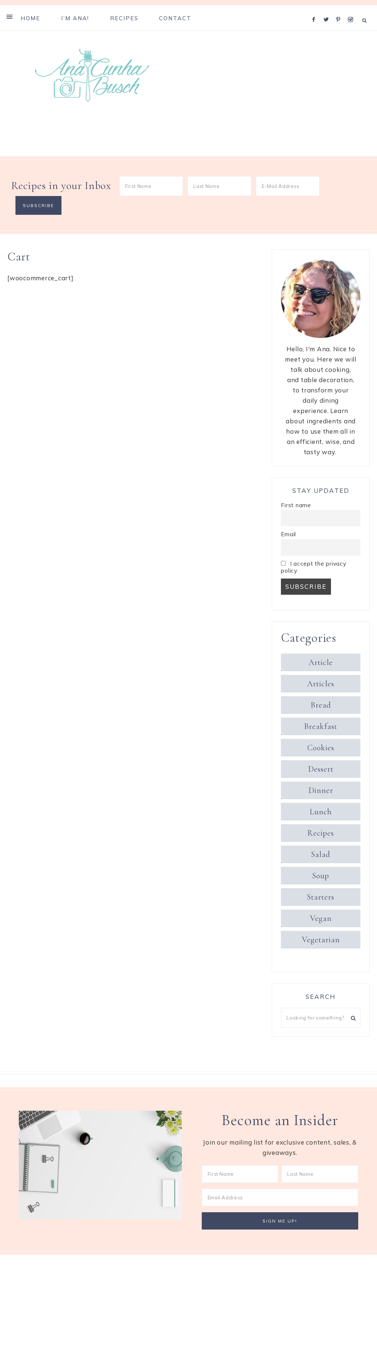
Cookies (320, 748)
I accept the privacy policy (313, 567)
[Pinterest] (340, 10)
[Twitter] (328, 10)
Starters (320, 897)
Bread (321, 705)
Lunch (321, 811)
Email (288, 534)
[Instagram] (352, 10)
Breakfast (320, 726)
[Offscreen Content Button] (10, 16)
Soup (320, 875)
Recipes (320, 833)
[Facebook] (315, 10)
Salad (320, 854)
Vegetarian (321, 939)
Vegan (321, 918)
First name (296, 505)
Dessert (321, 769)
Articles (320, 684)
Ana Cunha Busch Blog (92, 75)
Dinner (321, 790)
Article (321, 662)
